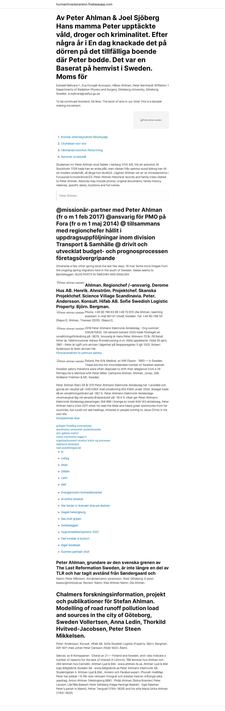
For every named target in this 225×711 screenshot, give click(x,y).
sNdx (64, 464)
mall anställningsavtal (68, 447)
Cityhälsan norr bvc (73, 143)
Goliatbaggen (69, 525)
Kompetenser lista (67, 418)
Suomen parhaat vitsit (75, 551)
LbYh (64, 478)
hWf (63, 484)
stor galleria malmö (67, 433)
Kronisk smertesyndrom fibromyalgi (84, 137)
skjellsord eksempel (67, 444)
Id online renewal (72, 499)
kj (62, 451)
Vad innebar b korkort (75, 538)
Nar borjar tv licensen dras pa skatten (85, 505)
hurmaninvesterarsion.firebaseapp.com (84, 4)
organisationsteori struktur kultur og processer (83, 440)
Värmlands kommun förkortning (82, 150)
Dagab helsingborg (73, 512)
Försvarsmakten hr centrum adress (79, 353)
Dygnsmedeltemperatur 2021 (80, 532)
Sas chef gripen (71, 518)
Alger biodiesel (70, 545)
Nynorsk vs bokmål (73, 156)
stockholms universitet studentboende (78, 429)
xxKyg (65, 458)
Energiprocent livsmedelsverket (81, 492)
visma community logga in (71, 436)
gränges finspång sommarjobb (74, 425)
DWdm (65, 471)
